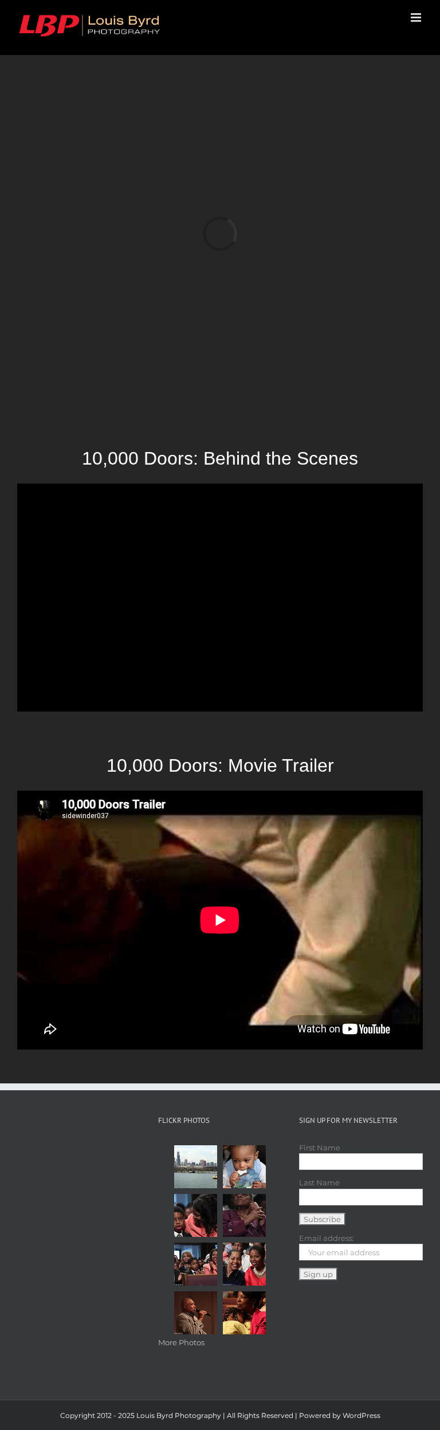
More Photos (181, 1342)
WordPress (361, 1415)
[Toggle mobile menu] (417, 17)
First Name (319, 1147)
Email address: (326, 1238)
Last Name (319, 1182)
